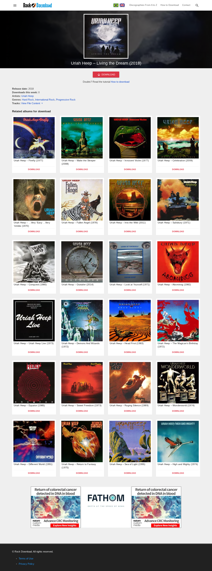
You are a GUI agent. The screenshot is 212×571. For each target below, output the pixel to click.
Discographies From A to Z (143, 5)
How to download (120, 81)
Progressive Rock (66, 99)
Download (34, 169)
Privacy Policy (26, 563)
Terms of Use (26, 558)
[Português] (115, 5)
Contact (186, 5)
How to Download (169, 5)
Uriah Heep (27, 96)
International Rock (45, 99)
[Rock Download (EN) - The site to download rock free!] (37, 5)
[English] (122, 5)
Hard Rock (28, 99)
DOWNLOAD (108, 74)
